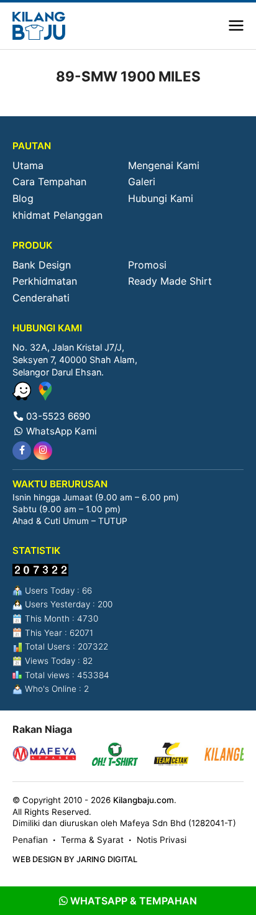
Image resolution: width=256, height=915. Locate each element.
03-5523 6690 (57, 416)
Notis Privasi (161, 840)
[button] (236, 26)
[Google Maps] (45, 396)
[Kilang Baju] (38, 26)
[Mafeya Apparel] (44, 755)
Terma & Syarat (92, 840)
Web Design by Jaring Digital (74, 859)
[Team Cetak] (171, 755)
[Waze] (23, 396)
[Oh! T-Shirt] (115, 755)
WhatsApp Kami (60, 431)
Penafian (30, 840)
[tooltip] (21, 450)
